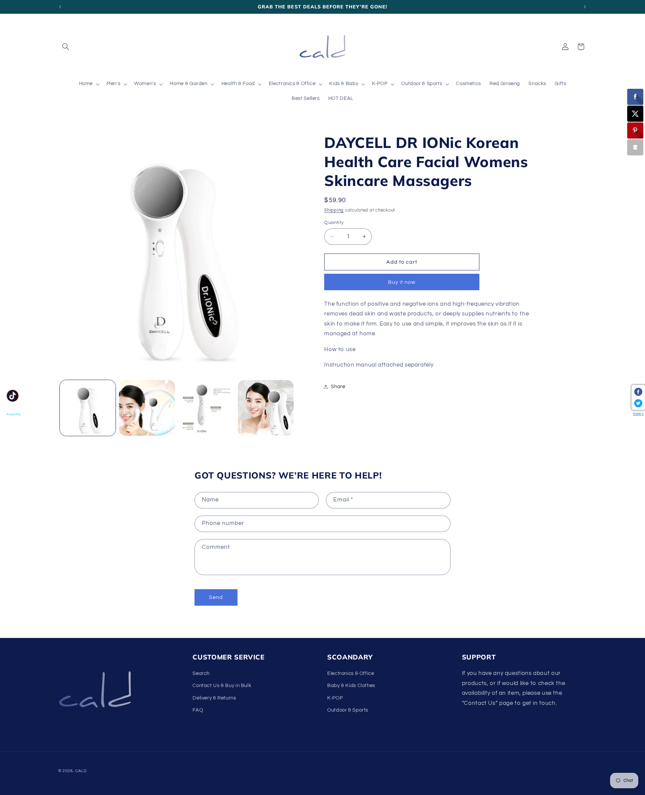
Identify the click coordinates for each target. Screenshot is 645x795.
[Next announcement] (584, 6)
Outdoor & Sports (347, 710)
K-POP (335, 698)
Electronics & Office (350, 673)
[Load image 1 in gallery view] (88, 408)
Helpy (638, 414)
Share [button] (338, 386)
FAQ (197, 710)
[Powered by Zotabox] (635, 147)
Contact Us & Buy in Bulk (221, 685)
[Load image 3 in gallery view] (206, 408)
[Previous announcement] (60, 6)
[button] (66, 46)
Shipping (334, 210)
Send (216, 597)
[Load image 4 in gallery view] (266, 408)
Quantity (334, 222)
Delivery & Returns (214, 698)
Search (201, 673)
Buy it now (402, 282)
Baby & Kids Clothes (351, 685)
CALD (80, 771)
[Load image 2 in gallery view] (147, 408)
